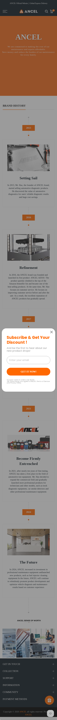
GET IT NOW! (28, 371)
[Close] (51, 332)
